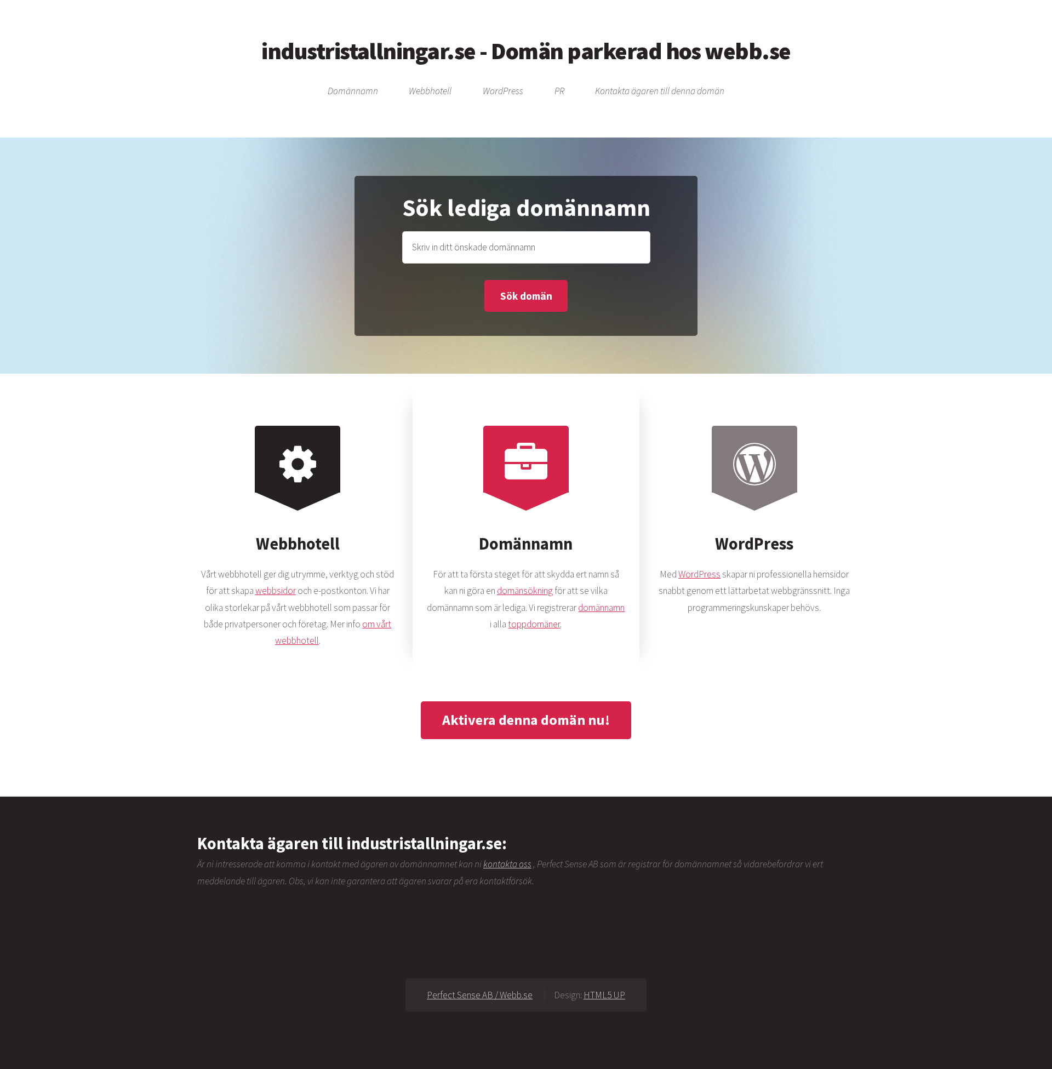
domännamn (601, 608)
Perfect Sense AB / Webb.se (480, 995)
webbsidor (275, 591)
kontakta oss (507, 864)
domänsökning (525, 591)
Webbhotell (430, 91)
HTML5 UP (604, 995)
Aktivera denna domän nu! (526, 720)
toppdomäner (534, 624)
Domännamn (353, 91)
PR (559, 91)
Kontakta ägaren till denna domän (659, 91)
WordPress (503, 91)
